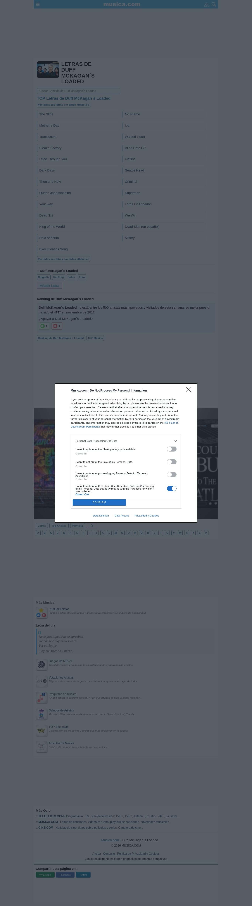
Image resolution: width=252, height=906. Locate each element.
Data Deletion (101, 515)
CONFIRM (99, 502)
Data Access (122, 515)
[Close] (189, 390)
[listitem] (126, 441)
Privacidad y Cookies (147, 515)
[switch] (172, 449)
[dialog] (126, 453)
